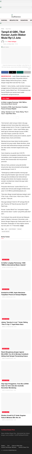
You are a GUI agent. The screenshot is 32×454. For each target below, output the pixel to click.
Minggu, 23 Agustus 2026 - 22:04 (9, 326)
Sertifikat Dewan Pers (24, 447)
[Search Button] (30, 15)
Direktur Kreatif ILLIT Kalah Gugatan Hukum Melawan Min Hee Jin (13, 416)
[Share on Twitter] (12, 72)
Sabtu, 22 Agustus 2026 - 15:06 (9, 390)
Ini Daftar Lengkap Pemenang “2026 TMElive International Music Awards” (14, 103)
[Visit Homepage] (16, 15)
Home (2, 28)
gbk (6, 229)
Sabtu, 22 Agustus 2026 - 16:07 (9, 358)
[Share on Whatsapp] (20, 72)
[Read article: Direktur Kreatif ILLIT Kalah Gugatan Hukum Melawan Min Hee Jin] (16, 403)
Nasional (4, 20)
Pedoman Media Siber (17, 445)
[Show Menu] (2, 15)
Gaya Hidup (8, 28)
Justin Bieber (12, 229)
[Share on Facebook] (4, 72)
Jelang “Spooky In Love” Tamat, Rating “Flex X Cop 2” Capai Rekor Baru (14, 112)
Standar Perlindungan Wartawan (8, 447)
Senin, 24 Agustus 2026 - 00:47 (9, 297)
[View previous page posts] (14, 117)
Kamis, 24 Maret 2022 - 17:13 (10, 44)
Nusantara (24, 20)
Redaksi (3, 445)
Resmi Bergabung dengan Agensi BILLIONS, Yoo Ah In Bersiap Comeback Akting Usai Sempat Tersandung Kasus (14, 354)
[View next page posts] (17, 117)
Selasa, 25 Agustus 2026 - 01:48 (9, 267)
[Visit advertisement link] (16, 24)
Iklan (8, 445)
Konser (19, 229)
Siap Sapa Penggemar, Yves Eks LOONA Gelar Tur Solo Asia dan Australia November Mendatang (15, 386)
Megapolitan (14, 20)
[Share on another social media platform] (27, 72)
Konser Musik (5, 231)
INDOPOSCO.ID (12, 450)
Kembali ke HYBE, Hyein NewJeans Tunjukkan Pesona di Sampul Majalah (14, 108)
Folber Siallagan (12, 41)
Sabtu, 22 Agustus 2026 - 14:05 (9, 419)
